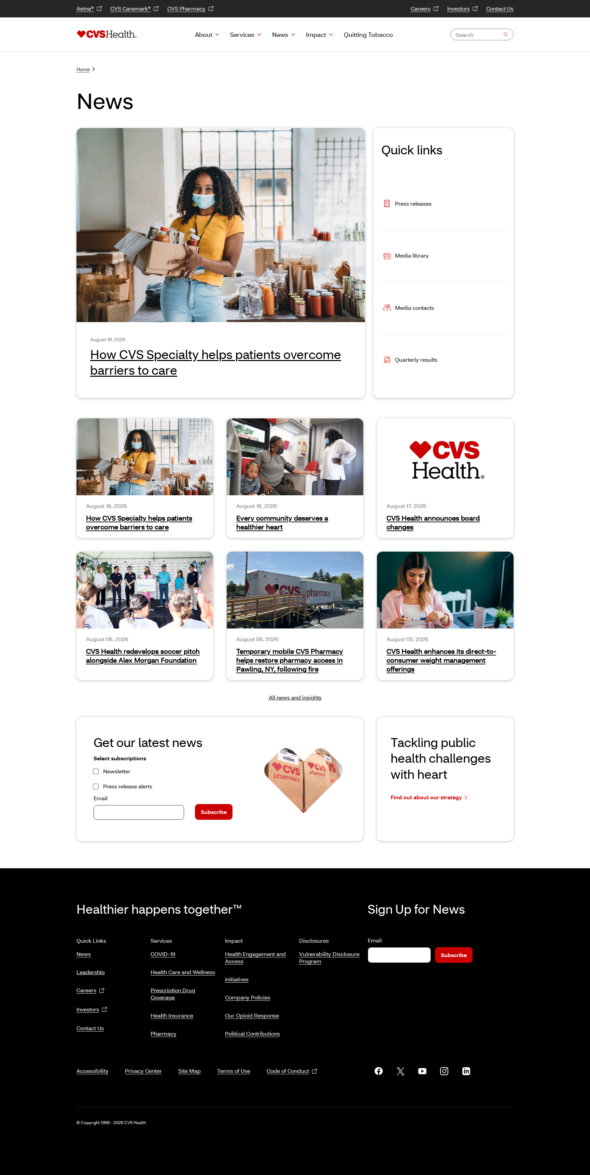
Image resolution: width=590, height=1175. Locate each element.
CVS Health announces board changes (433, 522)
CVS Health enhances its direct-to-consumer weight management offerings (441, 660)
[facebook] (379, 1071)
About (203, 34)
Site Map (189, 1070)
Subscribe (214, 811)
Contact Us (500, 8)
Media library (412, 255)
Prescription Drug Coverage (173, 993)
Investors (458, 8)
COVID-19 (163, 953)
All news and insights (295, 697)
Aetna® (85, 8)
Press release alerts (127, 786)
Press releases (413, 203)
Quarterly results (416, 359)
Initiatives (237, 979)
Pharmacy (164, 1033)
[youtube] (422, 1071)
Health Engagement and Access (255, 957)
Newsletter (116, 771)
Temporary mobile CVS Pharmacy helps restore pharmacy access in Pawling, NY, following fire (289, 660)
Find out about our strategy (426, 797)
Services (242, 34)
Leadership (90, 972)
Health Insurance (172, 1015)
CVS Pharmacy (186, 8)
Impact (316, 34)
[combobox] (482, 34)
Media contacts (414, 307)
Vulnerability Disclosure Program (329, 957)
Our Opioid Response (252, 1015)
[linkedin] (466, 1071)
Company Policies (247, 997)
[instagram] (444, 1071)
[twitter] (400, 1071)
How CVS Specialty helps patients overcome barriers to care (139, 522)
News (280, 34)
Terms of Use (233, 1070)
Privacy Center (143, 1070)
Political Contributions (252, 1033)
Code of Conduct (288, 1070)
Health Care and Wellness (183, 972)
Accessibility (92, 1070)
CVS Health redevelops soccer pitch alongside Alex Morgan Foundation (143, 655)
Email (101, 798)
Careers (421, 8)
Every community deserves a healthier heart (282, 522)
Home (83, 69)
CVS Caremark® (130, 8)
